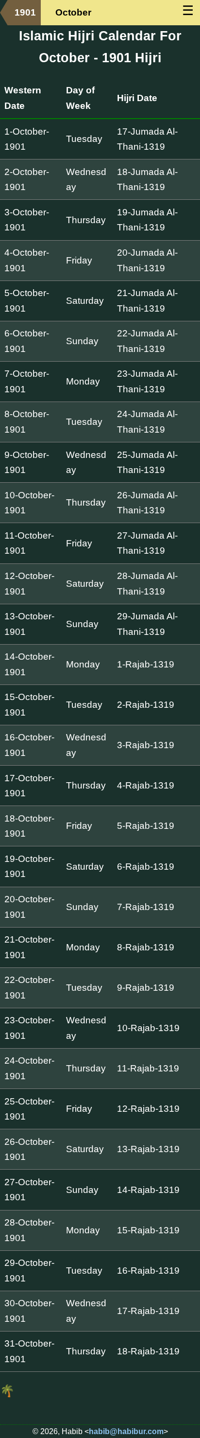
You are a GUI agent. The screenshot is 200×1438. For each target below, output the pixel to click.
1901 (25, 12)
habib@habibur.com (126, 1431)
